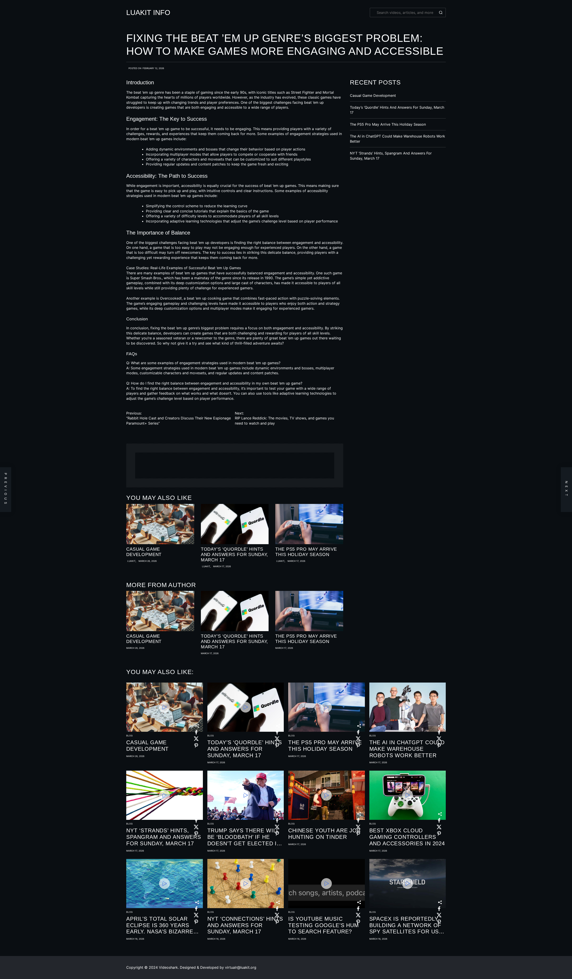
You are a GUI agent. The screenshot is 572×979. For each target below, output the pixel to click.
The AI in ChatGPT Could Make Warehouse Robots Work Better (407, 748)
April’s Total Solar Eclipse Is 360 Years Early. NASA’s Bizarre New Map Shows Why (159, 925)
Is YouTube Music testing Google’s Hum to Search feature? (323, 925)
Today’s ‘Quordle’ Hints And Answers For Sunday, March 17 (234, 554)
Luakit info (148, 12)
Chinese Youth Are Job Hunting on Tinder (324, 833)
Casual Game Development (144, 552)
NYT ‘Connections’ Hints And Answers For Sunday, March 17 (245, 925)
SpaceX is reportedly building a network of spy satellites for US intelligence (405, 925)
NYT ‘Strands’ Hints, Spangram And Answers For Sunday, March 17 (163, 836)
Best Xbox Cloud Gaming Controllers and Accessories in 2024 (407, 836)
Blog (129, 735)
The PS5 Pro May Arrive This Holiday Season (306, 552)
